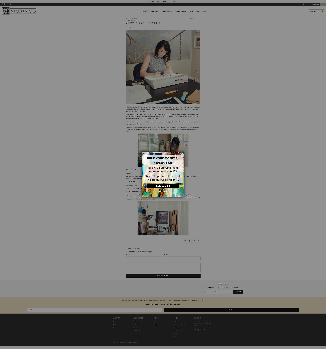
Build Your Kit (163, 186)
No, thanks (163, 192)
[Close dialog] (182, 153)
